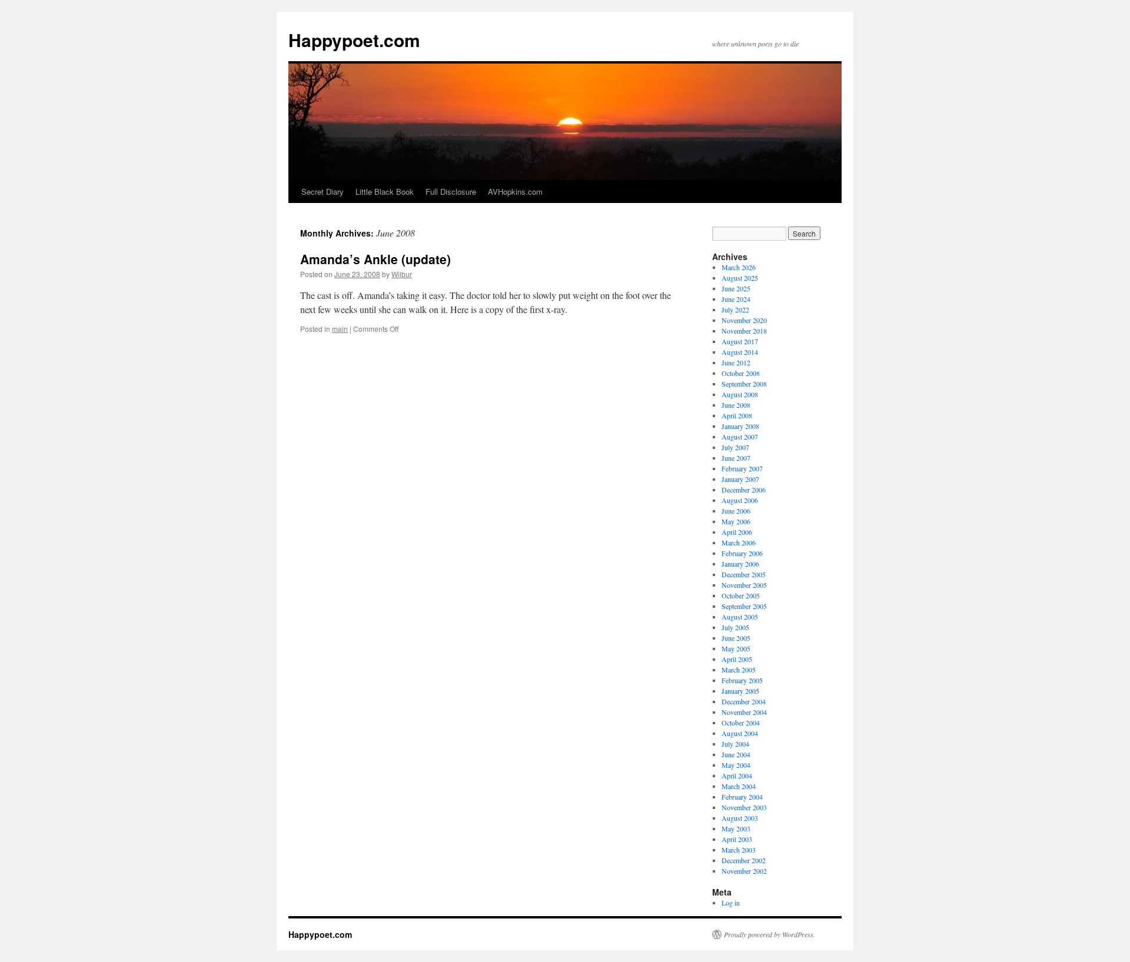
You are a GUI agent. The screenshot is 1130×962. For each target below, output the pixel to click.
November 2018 (744, 330)
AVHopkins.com (515, 191)
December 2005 (744, 574)
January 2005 (740, 690)
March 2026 (739, 267)
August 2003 (740, 818)
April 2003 (737, 839)
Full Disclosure (451, 191)
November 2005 (744, 585)
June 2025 (736, 288)
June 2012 (736, 362)
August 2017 (740, 341)
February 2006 (742, 553)
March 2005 (739, 669)
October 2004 (741, 722)
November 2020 (744, 320)
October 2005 (741, 595)
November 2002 (744, 871)
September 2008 (744, 383)
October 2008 (741, 373)
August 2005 (740, 616)
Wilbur (401, 274)
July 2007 (735, 447)
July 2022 (735, 309)
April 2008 (737, 415)
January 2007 (740, 479)
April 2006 (737, 532)
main (340, 329)
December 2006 (744, 489)
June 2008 (736, 405)
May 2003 (736, 828)
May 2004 (736, 765)
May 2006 (736, 521)
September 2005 (744, 606)
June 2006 (736, 510)
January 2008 (740, 426)
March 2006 (739, 542)
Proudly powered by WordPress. (769, 934)
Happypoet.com (354, 39)
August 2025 (740, 277)
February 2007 (742, 468)
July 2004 (735, 743)
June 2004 (736, 754)
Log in (731, 902)
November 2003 (744, 807)
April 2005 (737, 659)
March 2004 (739, 786)
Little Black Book (384, 191)
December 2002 (744, 860)
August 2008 (740, 394)
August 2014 (740, 352)
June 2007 (736, 457)
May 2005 (736, 648)
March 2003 (739, 849)
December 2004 (744, 701)
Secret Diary (322, 191)
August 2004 (740, 733)
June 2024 (736, 299)
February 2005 (742, 680)
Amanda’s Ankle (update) (375, 259)
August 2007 (740, 436)
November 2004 (744, 712)
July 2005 (735, 627)
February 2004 (742, 796)
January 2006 (740, 563)
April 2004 (737, 775)
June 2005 (736, 638)
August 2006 (740, 500)
